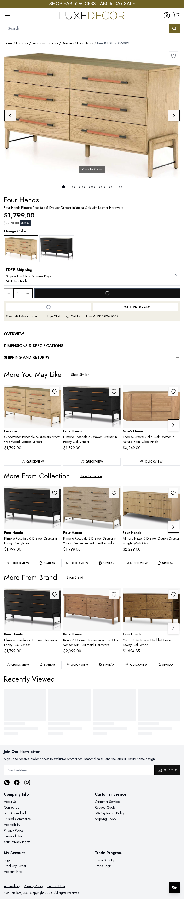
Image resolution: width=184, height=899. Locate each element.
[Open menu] (7, 15)
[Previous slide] (10, 115)
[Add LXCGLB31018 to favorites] (54, 391)
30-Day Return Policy (110, 813)
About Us (10, 801)
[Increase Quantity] (28, 293)
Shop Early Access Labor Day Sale (92, 3)
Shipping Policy (105, 819)
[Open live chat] (174, 887)
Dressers (68, 43)
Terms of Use (13, 836)
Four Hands (85, 43)
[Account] (167, 15)
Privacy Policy (13, 830)
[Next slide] (174, 115)
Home (8, 43)
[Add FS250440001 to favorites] (173, 493)
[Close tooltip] (176, 873)
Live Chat (53, 316)
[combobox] (86, 28)
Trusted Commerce (17, 819)
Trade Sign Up (105, 860)
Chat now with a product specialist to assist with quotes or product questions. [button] (140, 875)
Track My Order (15, 866)
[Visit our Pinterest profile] (7, 782)
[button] (176, 15)
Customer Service (107, 801)
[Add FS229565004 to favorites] (173, 594)
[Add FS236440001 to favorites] (114, 594)
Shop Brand (75, 577)
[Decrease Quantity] (8, 293)
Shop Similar (80, 374)
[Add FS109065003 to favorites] (114, 391)
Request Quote (105, 807)
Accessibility (12, 824)
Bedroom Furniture (45, 43)
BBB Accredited (15, 813)
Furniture (22, 43)
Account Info (13, 871)
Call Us (75, 316)
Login (8, 860)
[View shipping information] (92, 275)
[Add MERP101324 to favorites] (173, 391)
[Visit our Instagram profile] (27, 782)
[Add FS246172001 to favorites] (114, 493)
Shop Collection (91, 476)
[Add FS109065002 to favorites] (173, 56)
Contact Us (11, 807)
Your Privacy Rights (17, 842)
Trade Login (103, 866)
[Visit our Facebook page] (16, 782)
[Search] (174, 28)
